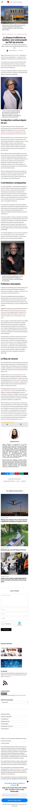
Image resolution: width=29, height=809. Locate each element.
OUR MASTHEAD (5, 728)
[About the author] (7, 424)
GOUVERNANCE (4, 719)
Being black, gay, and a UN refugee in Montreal (13, 550)
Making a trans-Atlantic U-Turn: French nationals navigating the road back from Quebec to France (14, 520)
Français (4, 34)
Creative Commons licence (20, 695)
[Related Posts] (21, 424)
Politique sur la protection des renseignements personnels (13, 738)
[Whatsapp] (21, 473)
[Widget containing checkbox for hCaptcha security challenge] (11, 624)
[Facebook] (3, 473)
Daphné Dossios (13, 50)
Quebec (23, 481)
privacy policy (21, 804)
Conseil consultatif (5, 743)
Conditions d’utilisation (6, 740)
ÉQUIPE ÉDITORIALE (5, 714)
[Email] (26, 473)
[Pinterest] (17, 473)
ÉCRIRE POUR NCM (5, 721)
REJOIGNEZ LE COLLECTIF (7, 726)
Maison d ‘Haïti (15, 55)
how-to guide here (6, 676)
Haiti (18, 481)
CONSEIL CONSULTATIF (6, 716)
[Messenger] (7, 473)
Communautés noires (9, 481)
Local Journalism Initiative (20, 34)
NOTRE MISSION (4, 723)
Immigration (10, 34)
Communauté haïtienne (14, 479)
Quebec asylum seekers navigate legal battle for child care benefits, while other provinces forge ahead (14, 579)
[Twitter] (12, 473)
